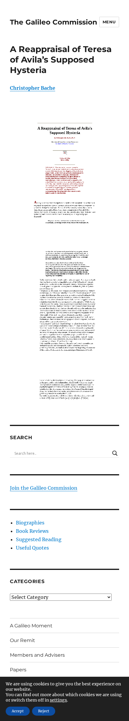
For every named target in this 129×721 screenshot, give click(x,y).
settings (58, 700)
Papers (18, 670)
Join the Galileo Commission (43, 488)
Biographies (30, 523)
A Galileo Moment (31, 626)
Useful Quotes (32, 548)
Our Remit (22, 640)
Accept (18, 711)
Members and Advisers (37, 655)
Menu (109, 21)
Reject (43, 711)
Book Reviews (32, 531)
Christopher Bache (32, 88)
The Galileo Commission (53, 22)
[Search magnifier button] (115, 453)
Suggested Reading (39, 539)
